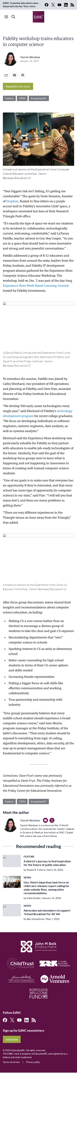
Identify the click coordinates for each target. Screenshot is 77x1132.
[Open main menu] (6, 16)
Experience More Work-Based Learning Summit (36, 285)
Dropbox (12, 201)
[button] (14, 75)
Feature (9, 98)
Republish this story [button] (18, 86)
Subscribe (12, 1039)
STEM (22, 98)
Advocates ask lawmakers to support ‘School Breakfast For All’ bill (47, 912)
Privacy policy (33, 1062)
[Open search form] (13, 16)
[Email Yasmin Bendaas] (45, 820)
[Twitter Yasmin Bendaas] (51, 820)
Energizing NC (39, 98)
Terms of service (11, 1062)
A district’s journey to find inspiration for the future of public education (47, 862)
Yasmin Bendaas (30, 57)
